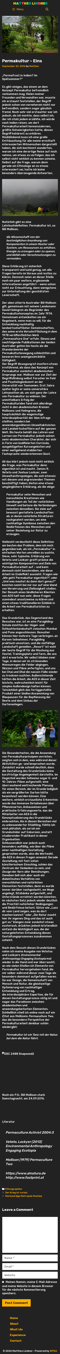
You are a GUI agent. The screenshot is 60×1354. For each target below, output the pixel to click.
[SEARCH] (47, 9)
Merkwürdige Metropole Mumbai (23, 1196)
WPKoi (53, 1350)
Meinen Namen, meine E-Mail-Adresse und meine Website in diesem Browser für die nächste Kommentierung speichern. (29, 1287)
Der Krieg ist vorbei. (16, 1192)
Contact (15, 1340)
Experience (18, 1335)
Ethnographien (13, 1189)
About (14, 1323)
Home (14, 1318)
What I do (16, 1329)
